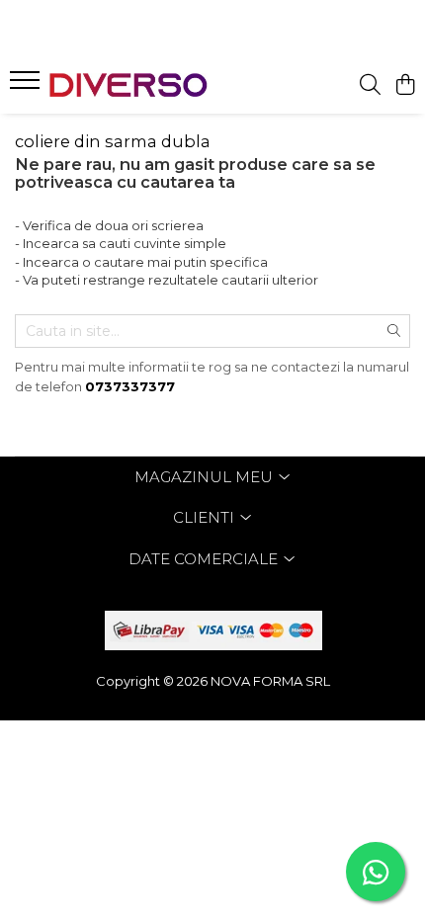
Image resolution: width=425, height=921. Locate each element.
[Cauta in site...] (370, 85)
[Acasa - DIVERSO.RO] (128, 85)
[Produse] (27, 86)
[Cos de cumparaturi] (404, 85)
